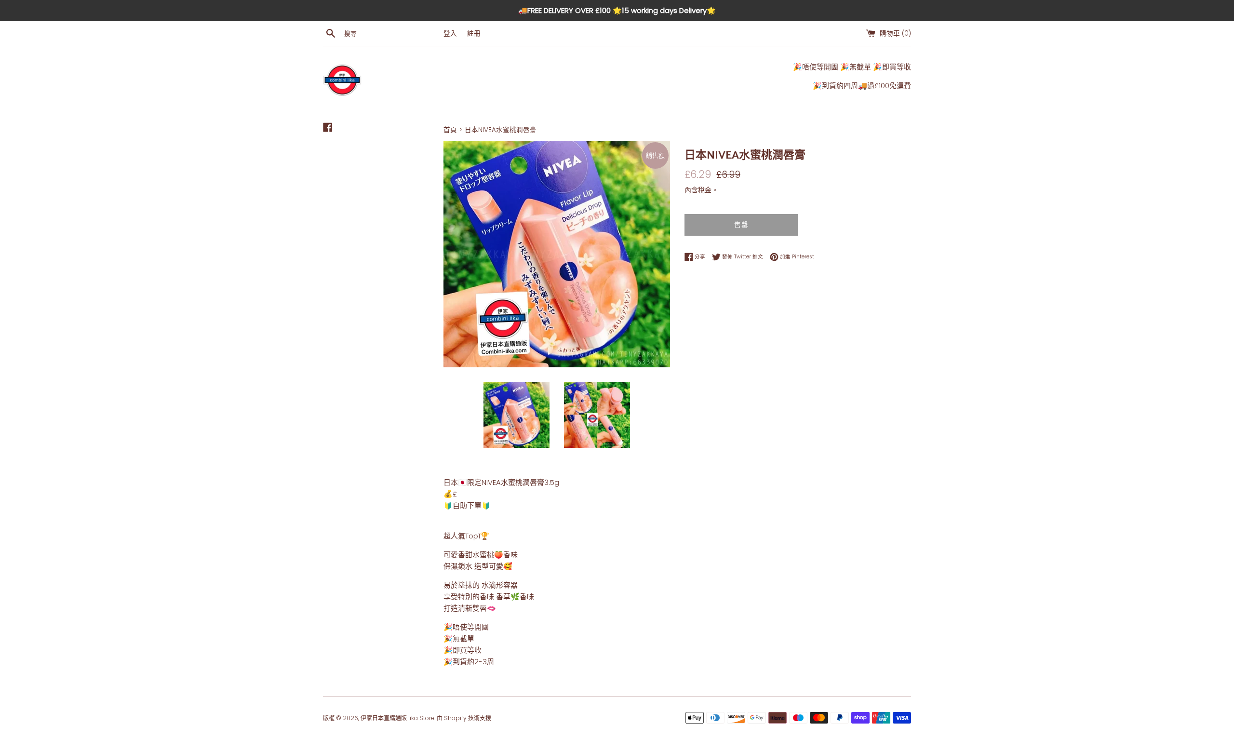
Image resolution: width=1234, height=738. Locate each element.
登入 (450, 33)
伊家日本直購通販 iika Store (397, 718)
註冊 (474, 33)
